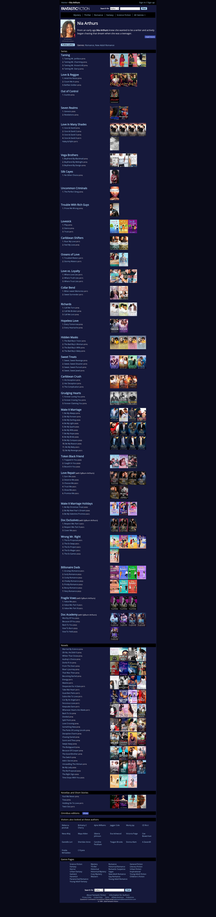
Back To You (67, 625)
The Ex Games (70, 553)
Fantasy (110, 15)
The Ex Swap (69, 543)
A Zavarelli (146, 842)
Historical (95, 869)
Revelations (69, 114)
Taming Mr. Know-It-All (73, 65)
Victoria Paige (132, 833)
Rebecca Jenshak (65, 826)
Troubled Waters (71, 258)
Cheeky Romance (71, 581)
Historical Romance (117, 866)
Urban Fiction (135, 869)
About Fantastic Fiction (96, 895)
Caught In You (70, 463)
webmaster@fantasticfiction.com (125, 899)
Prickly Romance (71, 584)
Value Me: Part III (71, 608)
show (85, 813)
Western (94, 876)
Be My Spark (69, 426)
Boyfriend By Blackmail (73, 158)
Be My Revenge (71, 450)
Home (64, 2)
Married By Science (70, 649)
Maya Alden (83, 833)
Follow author (68, 45)
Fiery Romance (70, 591)
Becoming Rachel (69, 676)
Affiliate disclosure (117, 897)
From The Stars (68, 666)
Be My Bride (69, 437)
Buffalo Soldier (70, 85)
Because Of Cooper (70, 750)
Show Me (68, 490)
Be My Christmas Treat (73, 507)
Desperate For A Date (71, 686)
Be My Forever (70, 416)
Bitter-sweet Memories (73, 291)
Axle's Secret (67, 760)
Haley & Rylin (67, 141)
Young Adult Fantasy (78, 881)
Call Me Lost (69, 314)
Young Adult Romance (118, 879)
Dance (67, 228)
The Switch (66, 757)
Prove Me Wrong (71, 208)
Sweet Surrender (71, 294)
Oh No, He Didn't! (69, 652)
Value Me (68, 601)
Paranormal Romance (79, 879)
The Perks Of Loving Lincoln (74, 730)
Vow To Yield (67, 631)
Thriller (87, 15)
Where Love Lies (71, 274)
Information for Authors (119, 895)
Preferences (130, 897)
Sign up (151, 2)
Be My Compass (71, 440)
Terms (107, 897)
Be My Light (69, 423)
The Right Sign (68, 774)
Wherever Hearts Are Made (73, 710)
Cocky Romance (71, 577)
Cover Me (68, 530)
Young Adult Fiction (138, 874)
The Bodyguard (68, 747)
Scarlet (67, 95)
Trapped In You (70, 460)
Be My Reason (71, 443)
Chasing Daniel (68, 737)
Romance (98, 15)
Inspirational (135, 871)
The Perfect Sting (71, 191)
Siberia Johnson (97, 834)
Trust (66, 231)
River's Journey (68, 669)
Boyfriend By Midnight (73, 162)
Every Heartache (71, 327)
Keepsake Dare (68, 706)
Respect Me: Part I (71, 523)
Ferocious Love (68, 703)
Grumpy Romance (72, 571)
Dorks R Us (67, 662)
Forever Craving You (72, 400)
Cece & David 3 (70, 134)
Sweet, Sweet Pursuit (73, 367)
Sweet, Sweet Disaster (73, 364)
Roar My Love (70, 241)
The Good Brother (70, 754)
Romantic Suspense (117, 869)
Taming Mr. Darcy (71, 69)
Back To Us (67, 713)
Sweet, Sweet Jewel (72, 370)
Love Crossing (68, 723)
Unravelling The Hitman (72, 764)
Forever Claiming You (73, 403)
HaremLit (74, 876)
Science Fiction (124, 15)
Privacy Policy (86, 897)
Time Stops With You (71, 777)
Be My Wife (68, 430)
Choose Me (69, 483)
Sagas (111, 871)
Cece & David (69, 128)
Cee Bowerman (146, 834)
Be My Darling (70, 420)
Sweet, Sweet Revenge (73, 360)
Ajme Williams (100, 825)
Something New (69, 727)
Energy (65, 679)
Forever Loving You (72, 396)
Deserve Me (69, 480)
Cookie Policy (98, 897)
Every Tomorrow (71, 324)
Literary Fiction (136, 866)
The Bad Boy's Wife (72, 347)
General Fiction (136, 864)
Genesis (67, 111)
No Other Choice (71, 175)
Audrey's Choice (69, 659)
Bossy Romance (71, 588)
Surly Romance (70, 574)
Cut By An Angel (69, 700)
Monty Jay (130, 825)
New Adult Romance (104, 45)
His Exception (70, 380)
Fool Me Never (68, 796)
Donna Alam (131, 842)
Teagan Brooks (116, 842)
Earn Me (67, 476)
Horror (73, 869)
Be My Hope (69, 433)
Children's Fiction (137, 876)
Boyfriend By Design (72, 165)
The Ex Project (70, 547)
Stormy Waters (70, 261)
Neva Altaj (66, 833)
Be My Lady (67, 767)
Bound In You (70, 466)
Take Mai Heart (68, 689)
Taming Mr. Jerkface (72, 58)
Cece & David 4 (70, 138)
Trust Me (68, 486)
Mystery (77, 15)
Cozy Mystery (96, 874)
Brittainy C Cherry (82, 826)
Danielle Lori (67, 842)
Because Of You (68, 621)
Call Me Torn (69, 307)
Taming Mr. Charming (73, 62)
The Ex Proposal (71, 540)
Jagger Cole (115, 825)
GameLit (73, 874)
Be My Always (69, 413)
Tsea (64, 800)
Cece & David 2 (70, 131)
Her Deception (70, 383)
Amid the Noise (70, 78)
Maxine (65, 683)
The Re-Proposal (69, 771)
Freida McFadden (66, 851)
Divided (65, 716)
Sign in (142, 2)
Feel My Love (69, 245)
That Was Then (68, 673)
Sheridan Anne (84, 842)
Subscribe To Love (70, 696)
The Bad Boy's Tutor (72, 341)
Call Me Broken (70, 311)
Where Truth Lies (71, 278)
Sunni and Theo (69, 740)
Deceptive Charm (69, 733)
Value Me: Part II (71, 605)
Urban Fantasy (76, 871)
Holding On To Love (70, 803)
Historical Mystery (98, 871)
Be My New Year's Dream (74, 510)
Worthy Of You (68, 618)
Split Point (66, 720)
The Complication (71, 387)
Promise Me (69, 493)
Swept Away (67, 744)
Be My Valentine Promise (74, 514)
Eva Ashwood (115, 833)
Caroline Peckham (98, 843)
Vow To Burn (67, 628)
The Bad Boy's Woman (73, 344)
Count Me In (69, 81)
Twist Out (66, 806)
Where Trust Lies (71, 281)
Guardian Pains (68, 693)
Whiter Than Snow (70, 656)
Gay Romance (114, 876)
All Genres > (140, 15)
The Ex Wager (70, 550)
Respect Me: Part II (72, 527)
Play (66, 225)
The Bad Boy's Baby (72, 351)
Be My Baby (70, 447)
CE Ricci (145, 825)
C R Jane (81, 850)
